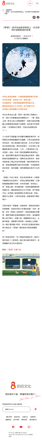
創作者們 (16, 420)
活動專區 (33, 417)
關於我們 (9, 417)
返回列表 (20, 367)
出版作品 (25, 417)
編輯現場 (9, 10)
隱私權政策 (33, 420)
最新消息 (17, 417)
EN (30, 3)
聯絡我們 (24, 420)
